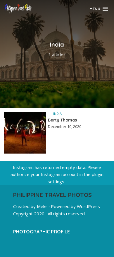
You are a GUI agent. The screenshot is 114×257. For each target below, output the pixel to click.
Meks (42, 206)
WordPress (88, 206)
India (57, 113)
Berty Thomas (62, 120)
